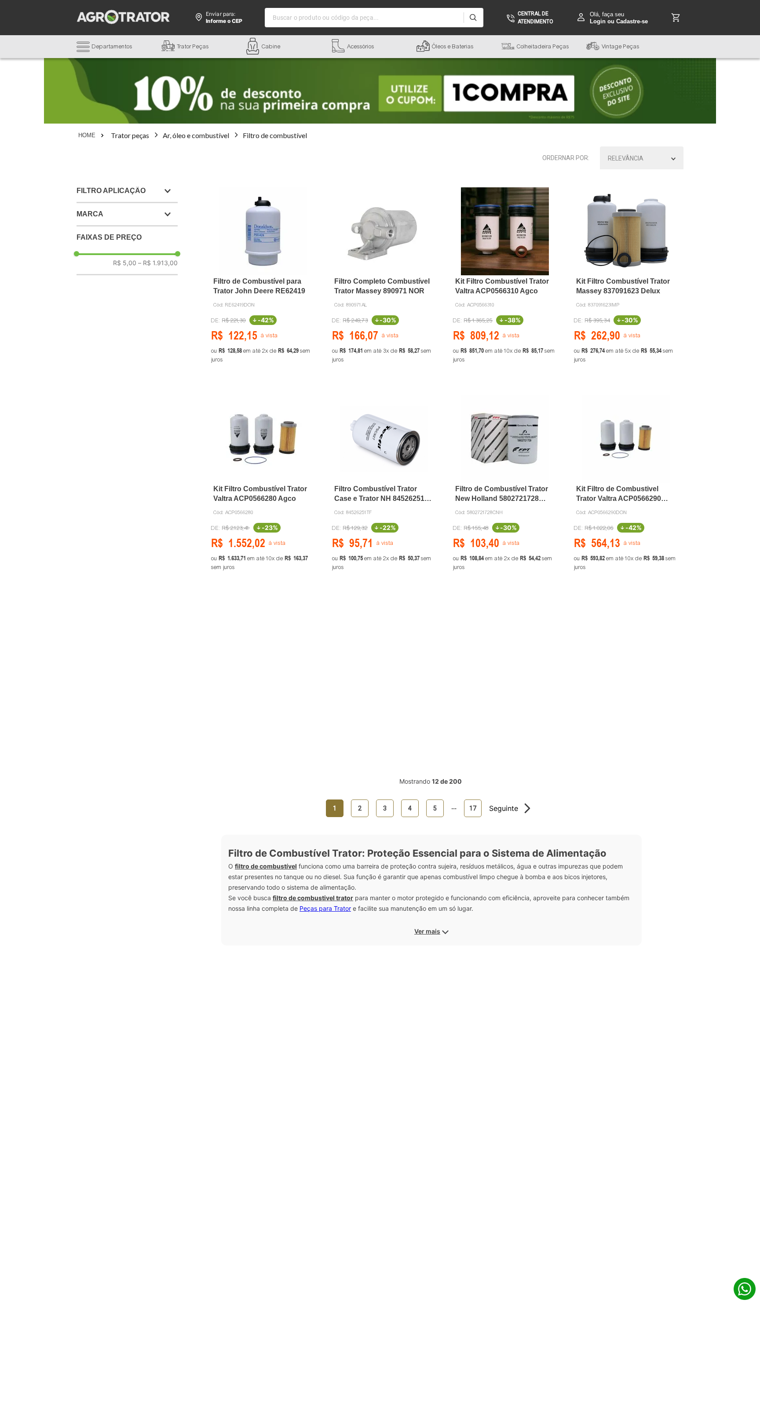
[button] (119, 47)
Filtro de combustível (275, 135)
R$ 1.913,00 (158, 262)
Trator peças (130, 135)
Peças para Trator (325, 908)
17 (472, 808)
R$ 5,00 (124, 262)
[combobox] (374, 17)
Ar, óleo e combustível (196, 135)
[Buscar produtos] (473, 17)
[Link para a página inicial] (92, 135)
